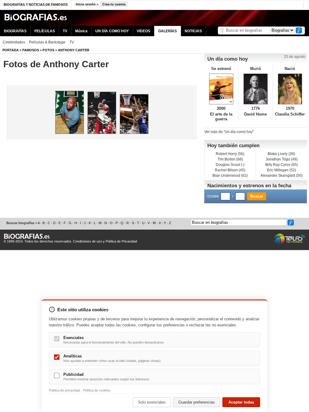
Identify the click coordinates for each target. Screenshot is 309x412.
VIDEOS (143, 31)
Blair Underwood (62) (230, 175)
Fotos (48, 50)
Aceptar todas (241, 402)
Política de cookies (96, 390)
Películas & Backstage (47, 42)
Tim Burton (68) (230, 159)
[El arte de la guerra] (221, 89)
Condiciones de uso (87, 241)
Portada (10, 50)
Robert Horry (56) (230, 154)
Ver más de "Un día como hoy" (229, 132)
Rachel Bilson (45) (230, 170)
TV (65, 31)
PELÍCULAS (44, 31)
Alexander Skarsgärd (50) (281, 175)
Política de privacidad (64, 390)
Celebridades (14, 42)
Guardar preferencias (196, 402)
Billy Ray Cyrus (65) (281, 165)
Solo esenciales (152, 402)
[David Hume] (256, 89)
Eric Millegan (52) (281, 170)
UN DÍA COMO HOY (112, 31)
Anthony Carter (73, 50)
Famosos (30, 50)
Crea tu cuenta (114, 4)
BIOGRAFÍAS (15, 31)
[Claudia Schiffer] (290, 89)
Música (81, 31)
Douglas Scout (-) (230, 165)
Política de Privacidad (121, 241)
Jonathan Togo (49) (282, 159)
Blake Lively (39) (281, 154)
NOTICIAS (193, 31)
